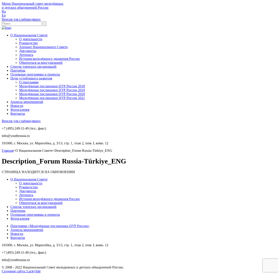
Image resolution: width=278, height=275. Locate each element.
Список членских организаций (33, 66)
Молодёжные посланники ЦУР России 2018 (52, 86)
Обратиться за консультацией (41, 62)
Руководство (28, 43)
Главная (7, 150)
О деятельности (30, 39)
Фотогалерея (19, 109)
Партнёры (17, 70)
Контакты (17, 113)
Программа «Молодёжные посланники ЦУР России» (49, 226)
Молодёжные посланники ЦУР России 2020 (52, 94)
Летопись (26, 55)
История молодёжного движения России (49, 59)
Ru (4, 11)
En (4, 15)
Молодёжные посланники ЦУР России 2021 (52, 98)
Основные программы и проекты (35, 74)
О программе (29, 82)
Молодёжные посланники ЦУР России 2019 (52, 90)
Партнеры (17, 211)
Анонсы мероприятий (26, 102)
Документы (27, 51)
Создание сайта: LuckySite (21, 271)
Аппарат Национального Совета (43, 47)
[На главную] (6, 28)
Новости (16, 106)
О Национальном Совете (29, 35)
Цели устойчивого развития (31, 78)
